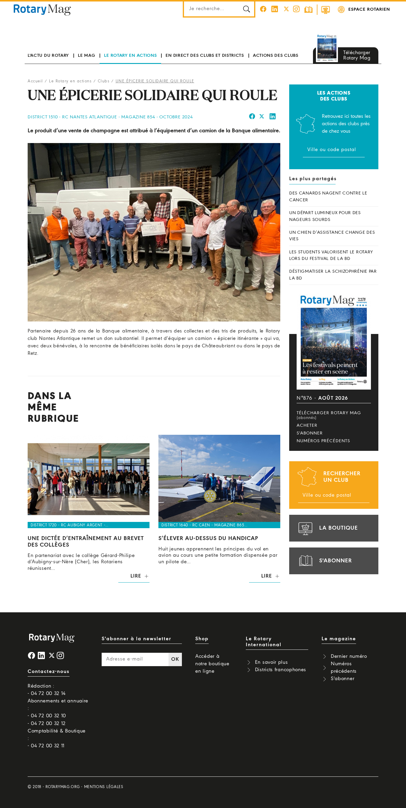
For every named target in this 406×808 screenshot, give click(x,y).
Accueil (35, 81)
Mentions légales (103, 787)
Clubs (104, 81)
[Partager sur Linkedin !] (273, 117)
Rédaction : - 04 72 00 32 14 (47, 689)
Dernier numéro (349, 656)
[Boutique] (325, 9)
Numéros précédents (323, 441)
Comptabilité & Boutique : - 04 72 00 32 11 (57, 738)
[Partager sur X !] (262, 117)
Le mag (86, 55)
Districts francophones (280, 670)
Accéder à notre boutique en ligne (212, 664)
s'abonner (335, 561)
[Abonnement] (308, 9)
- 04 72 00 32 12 (47, 724)
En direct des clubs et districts (205, 55)
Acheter (307, 425)
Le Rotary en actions (130, 55)
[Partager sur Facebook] (252, 117)
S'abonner (310, 433)
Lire (135, 576)
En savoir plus (271, 662)
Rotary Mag (42, 9)
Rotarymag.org (62, 787)
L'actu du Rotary (48, 55)
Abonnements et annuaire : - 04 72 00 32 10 (58, 708)
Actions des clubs (275, 55)
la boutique (338, 528)
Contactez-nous (49, 671)
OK (175, 659)
